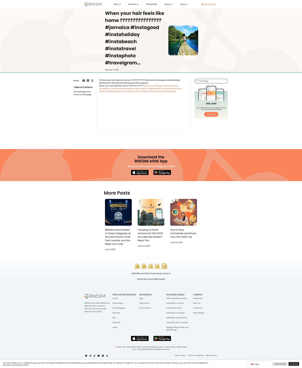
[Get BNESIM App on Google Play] (162, 338)
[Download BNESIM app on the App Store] (140, 172)
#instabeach (105, 88)
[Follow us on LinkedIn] (103, 355)
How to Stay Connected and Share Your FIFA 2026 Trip (183, 233)
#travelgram (142, 88)
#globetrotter (155, 88)
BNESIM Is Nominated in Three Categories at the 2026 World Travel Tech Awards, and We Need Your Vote (118, 237)
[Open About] (172, 4)
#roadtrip (166, 88)
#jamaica (148, 85)
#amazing (127, 91)
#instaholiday (171, 85)
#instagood (159, 85)
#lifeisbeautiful (114, 91)
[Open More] (186, 4)
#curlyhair (137, 91)
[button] (84, 81)
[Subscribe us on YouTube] (98, 355)
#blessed (171, 91)
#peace (146, 91)
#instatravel (118, 88)
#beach (103, 91)
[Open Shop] (120, 4)
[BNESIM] (94, 296)
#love (153, 91)
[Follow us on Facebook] (86, 355)
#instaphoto (130, 88)
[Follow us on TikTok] (94, 355)
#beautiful (161, 91)
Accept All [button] (294, 364)
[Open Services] (138, 4)
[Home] (92, 4)
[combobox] (211, 81)
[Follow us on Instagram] (90, 355)
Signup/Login (209, 4)
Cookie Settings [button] (280, 364)
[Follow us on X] (107, 355)
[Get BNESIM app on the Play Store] (162, 172)
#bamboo (176, 88)
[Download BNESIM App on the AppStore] (140, 338)
